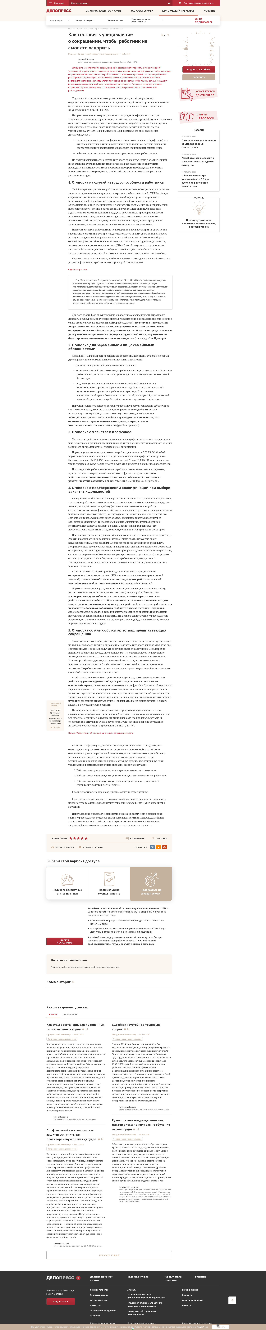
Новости (186, 1309)
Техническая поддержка (103, 1314)
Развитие (209, 10)
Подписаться (60, 1305)
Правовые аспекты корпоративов (141, 20)
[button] (90, 847)
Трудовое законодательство (111, 28)
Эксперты (187, 1299)
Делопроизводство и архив (103, 10)
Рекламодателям (99, 1299)
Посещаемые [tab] (70, 1014)
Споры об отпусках (85, 20)
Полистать (199, 77)
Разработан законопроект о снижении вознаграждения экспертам (197, 161)
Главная (71, 28)
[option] (85, 20)
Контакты (95, 1309)
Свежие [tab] (53, 1014)
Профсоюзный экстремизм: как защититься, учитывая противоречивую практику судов (71, 1134)
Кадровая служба (142, 10)
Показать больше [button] (109, 1255)
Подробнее (202, 1327)
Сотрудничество (99, 1304)
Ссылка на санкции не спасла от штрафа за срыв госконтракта (198, 144)
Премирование (115, 20)
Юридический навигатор (178, 10)
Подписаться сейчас (199, 69)
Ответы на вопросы (192, 1304)
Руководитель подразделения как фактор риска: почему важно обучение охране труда (141, 1124)
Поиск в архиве (190, 1294)
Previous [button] (68, 20)
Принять (221, 1327)
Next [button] (162, 20)
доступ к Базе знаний (64, 941)
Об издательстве (99, 1294)
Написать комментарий (69, 960)
